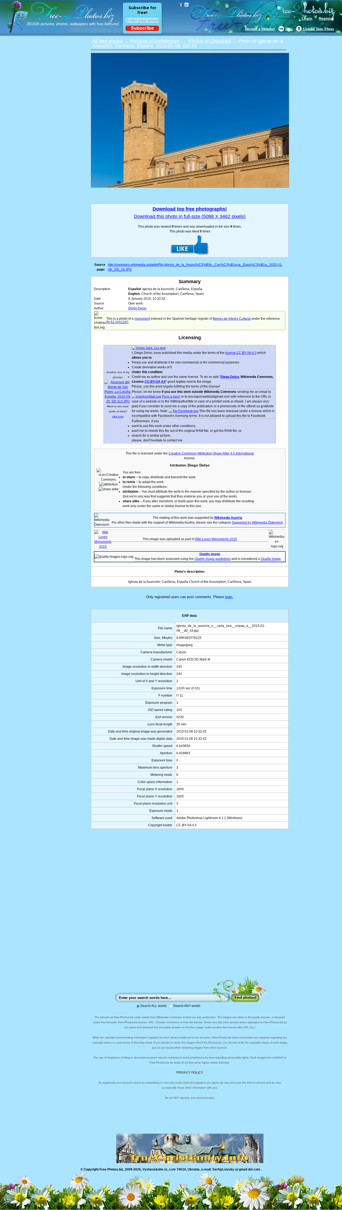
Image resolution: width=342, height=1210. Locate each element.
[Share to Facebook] (180, 5)
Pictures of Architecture (155, 41)
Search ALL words (153, 1006)
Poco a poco (171, 396)
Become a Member (260, 29)
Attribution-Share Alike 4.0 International (225, 453)
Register (326, 18)
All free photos (107, 41)
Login (307, 18)
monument (142, 319)
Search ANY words (186, 1006)
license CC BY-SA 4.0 (240, 353)
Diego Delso (137, 308)
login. (229, 597)
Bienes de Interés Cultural (232, 319)
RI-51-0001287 (117, 322)
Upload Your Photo (318, 29)
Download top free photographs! (190, 209)
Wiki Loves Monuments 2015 (216, 539)
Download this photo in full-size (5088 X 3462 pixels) (190, 216)
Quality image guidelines (213, 559)
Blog (289, 29)
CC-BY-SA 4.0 (155, 381)
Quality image (209, 554)
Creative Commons (183, 453)
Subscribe (142, 28)
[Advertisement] (190, 907)
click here (118, 416)
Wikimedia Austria (228, 518)
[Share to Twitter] (186, 5)
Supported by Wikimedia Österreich (257, 522)
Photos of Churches (210, 41)
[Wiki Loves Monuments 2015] (102, 546)
